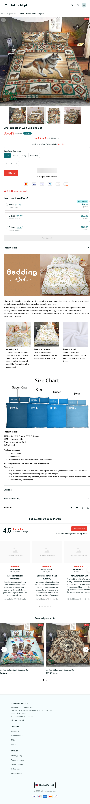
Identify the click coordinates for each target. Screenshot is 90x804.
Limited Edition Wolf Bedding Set (15, 599)
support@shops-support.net (22, 716)
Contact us (15, 731)
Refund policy (16, 773)
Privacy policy (16, 756)
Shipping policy (17, 764)
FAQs (13, 740)
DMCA (13, 745)
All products (11, 14)
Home (2, 14)
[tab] (39, 606)
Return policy (16, 769)
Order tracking (16, 736)
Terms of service (17, 760)
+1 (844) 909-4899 (18, 713)
